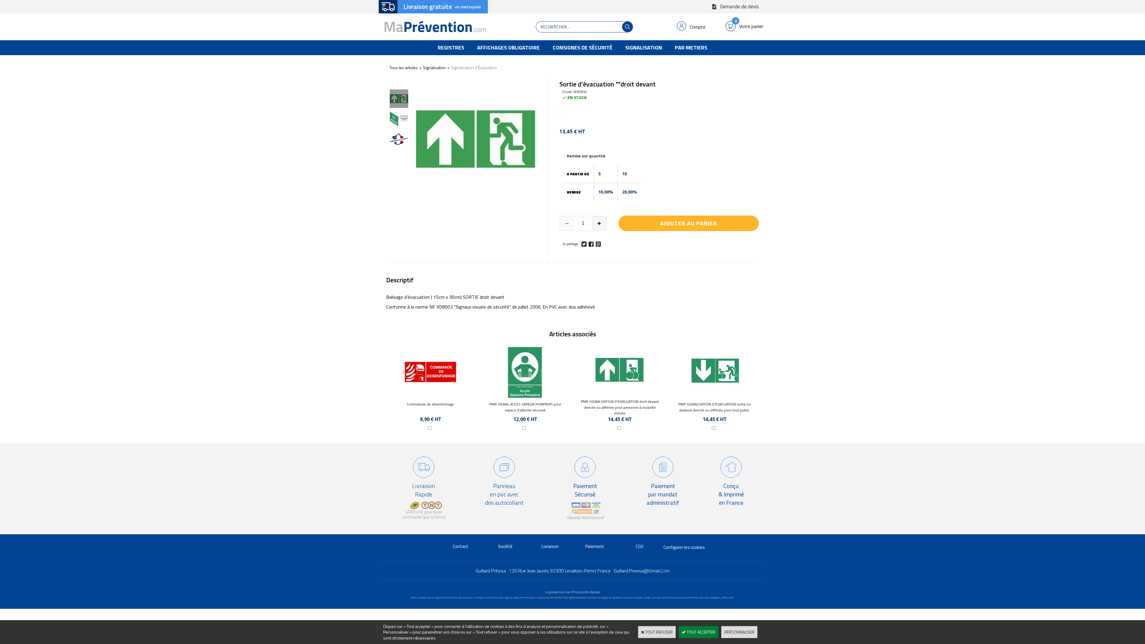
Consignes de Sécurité (582, 48)
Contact (460, 546)
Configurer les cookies (684, 547)
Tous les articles (403, 67)
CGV (639, 546)
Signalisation (643, 48)
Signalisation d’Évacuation (474, 67)
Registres (451, 48)
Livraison (549, 546)
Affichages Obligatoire (508, 48)
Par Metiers (691, 48)
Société (505, 546)
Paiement (594, 546)
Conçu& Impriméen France (731, 494)
